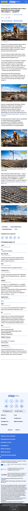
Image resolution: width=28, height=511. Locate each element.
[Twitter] (14, 237)
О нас (15, 415)
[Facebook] (2, 237)
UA (6, 17)
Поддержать (4, 1)
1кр (16, 229)
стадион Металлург (7, 229)
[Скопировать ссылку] (18, 237)
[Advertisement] (14, 375)
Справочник (4, 424)
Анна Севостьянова (18, 14)
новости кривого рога (16, 226)
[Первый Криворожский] (15, 1)
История (3, 418)
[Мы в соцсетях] (6, 401)
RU (9, 17)
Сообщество (17, 418)
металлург (4, 226)
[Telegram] (6, 237)
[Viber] (10, 237)
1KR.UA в (8, 20)
